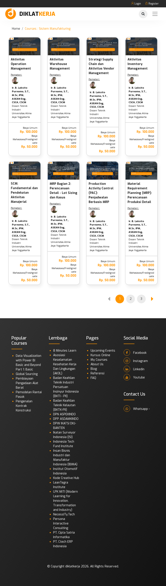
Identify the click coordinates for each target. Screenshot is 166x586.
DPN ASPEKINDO (64, 414)
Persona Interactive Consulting (61, 523)
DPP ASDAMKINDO (65, 419)
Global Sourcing (27, 374)
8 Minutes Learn (64, 351)
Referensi (97, 373)
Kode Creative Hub (66, 478)
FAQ (93, 378)
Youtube (138, 377)
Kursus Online (100, 355)
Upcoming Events (103, 351)
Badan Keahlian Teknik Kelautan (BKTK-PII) (64, 405)
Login (137, 3)
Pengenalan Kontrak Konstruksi (24, 405)
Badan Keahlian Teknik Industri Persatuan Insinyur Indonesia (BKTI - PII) (66, 387)
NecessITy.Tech (64, 514)
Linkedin (138, 369)
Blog (94, 369)
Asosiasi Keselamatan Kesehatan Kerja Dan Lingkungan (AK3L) (64, 364)
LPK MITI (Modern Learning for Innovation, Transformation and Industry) (65, 501)
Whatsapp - (141, 409)
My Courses (99, 360)
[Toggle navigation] (155, 14)
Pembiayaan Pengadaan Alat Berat (27, 383)
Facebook (139, 353)
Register (153, 3)
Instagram (140, 361)
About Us (97, 364)
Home (16, 29)
